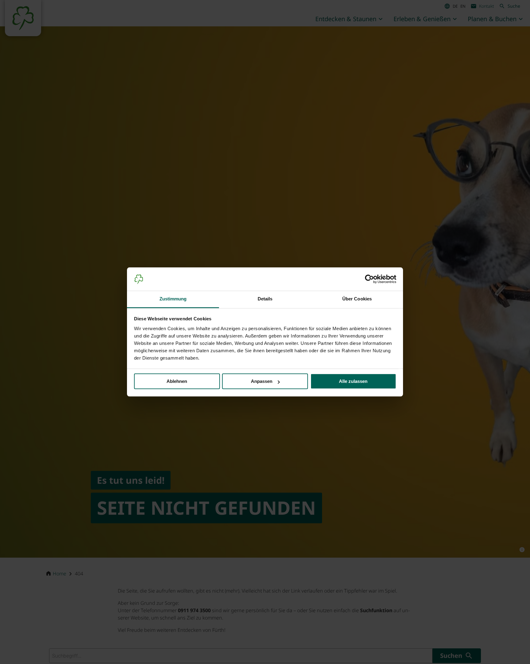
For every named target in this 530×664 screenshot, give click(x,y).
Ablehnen (177, 381)
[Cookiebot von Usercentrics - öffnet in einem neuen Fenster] (369, 279)
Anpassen (261, 381)
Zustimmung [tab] (173, 299)
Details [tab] (265, 299)
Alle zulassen (353, 381)
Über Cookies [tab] (357, 299)
